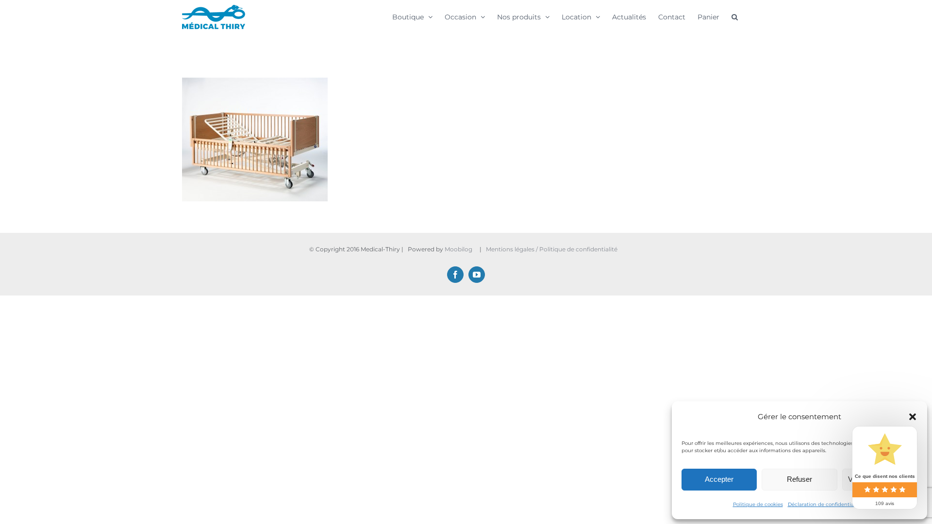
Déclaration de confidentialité (825, 504)
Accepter (719, 479)
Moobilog (458, 249)
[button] (912, 417)
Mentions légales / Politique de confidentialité (552, 249)
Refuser (799, 479)
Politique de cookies (758, 504)
